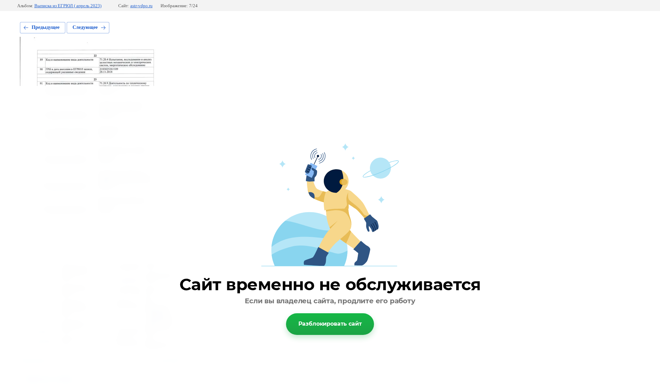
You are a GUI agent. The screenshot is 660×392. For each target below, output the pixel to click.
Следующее (85, 27)
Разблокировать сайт (330, 323)
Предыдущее (45, 27)
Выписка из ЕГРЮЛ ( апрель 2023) (67, 5)
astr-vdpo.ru (141, 5)
